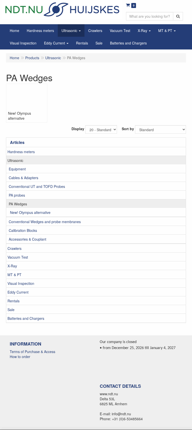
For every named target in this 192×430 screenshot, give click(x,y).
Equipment (17, 168)
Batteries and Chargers (26, 318)
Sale (11, 309)
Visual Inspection (21, 283)
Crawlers (15, 248)
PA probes (17, 195)
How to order (20, 356)
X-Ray (12, 265)
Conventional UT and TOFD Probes (37, 186)
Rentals (14, 300)
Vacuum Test (18, 257)
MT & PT (15, 274)
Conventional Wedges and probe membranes (45, 221)
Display (78, 128)
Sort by (128, 128)
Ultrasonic (15, 160)
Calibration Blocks (23, 230)
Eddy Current (18, 292)
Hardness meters (21, 151)
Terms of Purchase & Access (32, 351)
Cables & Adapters (23, 177)
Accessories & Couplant (27, 239)
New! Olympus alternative (30, 212)
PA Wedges (18, 203)
